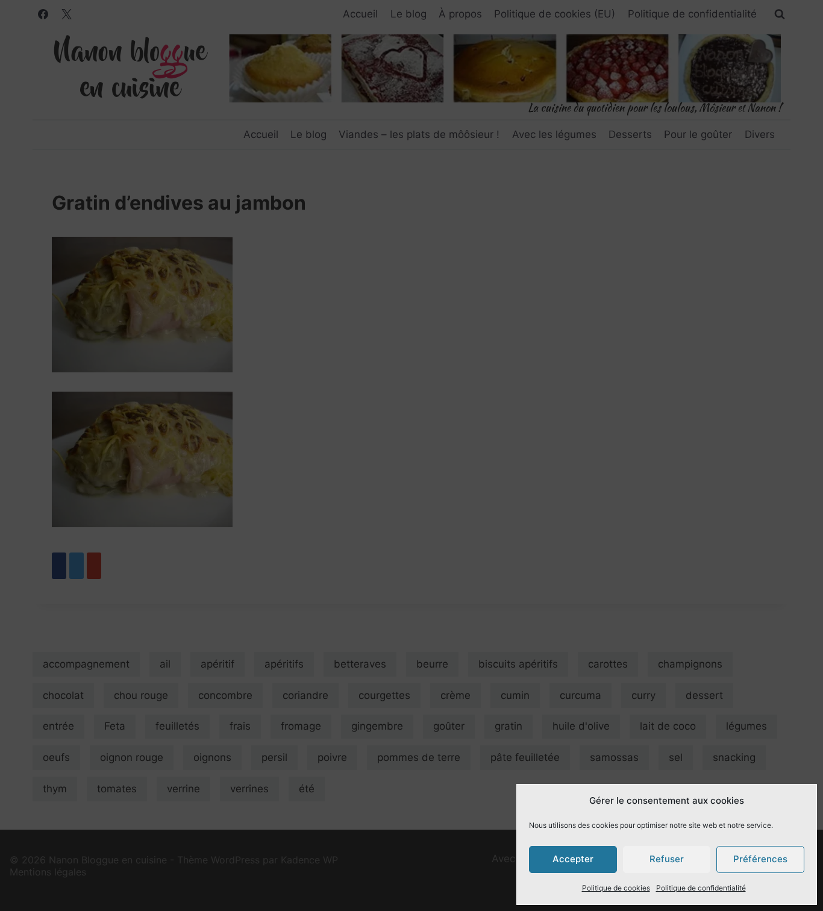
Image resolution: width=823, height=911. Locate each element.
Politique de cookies (616, 887)
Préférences (760, 859)
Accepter (572, 859)
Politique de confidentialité (701, 887)
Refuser (666, 859)
